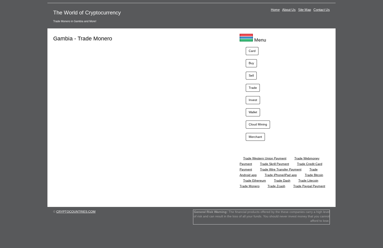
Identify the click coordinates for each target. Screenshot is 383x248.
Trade (253, 87)
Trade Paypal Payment (309, 186)
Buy (251, 63)
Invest (253, 100)
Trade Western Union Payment (264, 158)
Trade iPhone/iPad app (281, 175)
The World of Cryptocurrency (87, 13)
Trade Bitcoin (314, 175)
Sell (251, 75)
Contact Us (321, 10)
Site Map (304, 10)
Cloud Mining (258, 124)
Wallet (253, 112)
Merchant (255, 137)
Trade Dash (282, 180)
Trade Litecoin (308, 180)
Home (275, 10)
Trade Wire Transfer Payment (280, 169)
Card (252, 51)
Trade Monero (250, 186)
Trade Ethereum (254, 180)
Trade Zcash (276, 186)
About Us (289, 10)
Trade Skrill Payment (274, 164)
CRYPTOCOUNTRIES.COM (76, 211)
